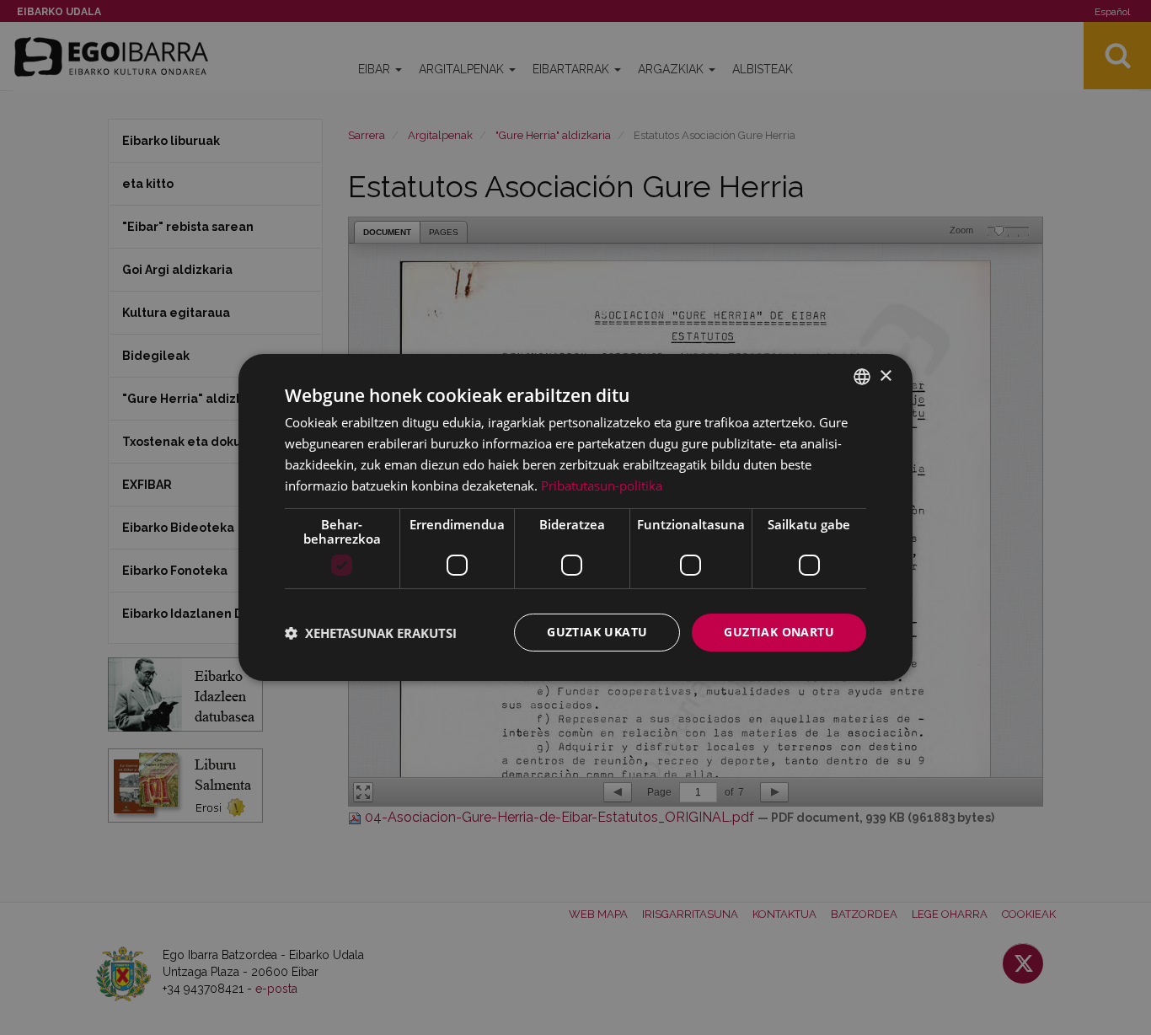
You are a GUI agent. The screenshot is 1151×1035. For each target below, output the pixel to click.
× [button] (885, 375)
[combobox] (862, 376)
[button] (371, 633)
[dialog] (575, 517)
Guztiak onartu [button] (779, 632)
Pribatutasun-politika (601, 485)
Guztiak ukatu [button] (597, 632)
